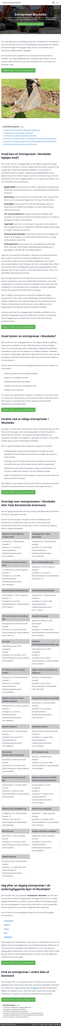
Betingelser (57, 1024)
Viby (5, 933)
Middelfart (8, 937)
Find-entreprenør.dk (12, 2)
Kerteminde (8, 920)
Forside (34, 1024)
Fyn (24, 988)
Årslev (6, 929)
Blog (46, 1024)
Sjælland (35, 988)
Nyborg (7, 925)
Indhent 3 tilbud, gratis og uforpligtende (30, 24)
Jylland (17, 988)
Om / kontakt (40, 1024)
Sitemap (51, 1024)
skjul (22, 127)
